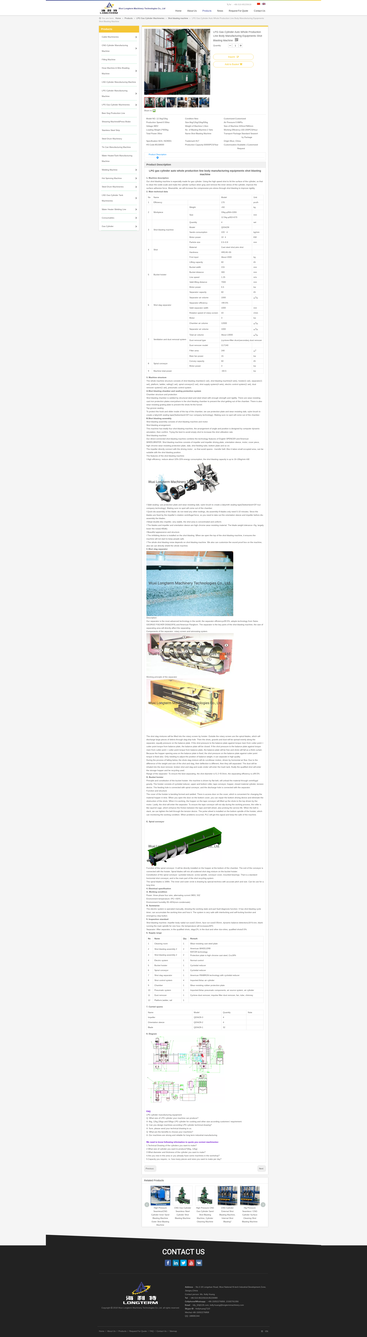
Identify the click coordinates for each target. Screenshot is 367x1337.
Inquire (231, 57)
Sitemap (173, 1331)
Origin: (227, 141)
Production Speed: (154, 122)
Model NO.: (151, 118)
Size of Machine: (231, 126)
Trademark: (190, 141)
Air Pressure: (230, 122)
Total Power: (151, 133)
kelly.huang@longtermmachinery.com (227, 1305)
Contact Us (162, 1331)
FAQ (152, 1331)
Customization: (230, 145)
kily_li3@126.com (201, 1305)
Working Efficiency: (232, 130)
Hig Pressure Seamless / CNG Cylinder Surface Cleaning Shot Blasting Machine (207, 1215)
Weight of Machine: (194, 126)
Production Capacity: (194, 145)
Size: (187, 122)
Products (122, 1331)
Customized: (229, 118)
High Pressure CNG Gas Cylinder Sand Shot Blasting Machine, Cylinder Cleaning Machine (162, 1215)
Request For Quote (138, 1331)
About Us (111, 1331)
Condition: (189, 118)
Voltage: (150, 126)
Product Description (157, 154)
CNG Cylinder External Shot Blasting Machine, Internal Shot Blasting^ (184, 1215)
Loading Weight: (153, 130)
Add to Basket (232, 64)
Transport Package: (233, 133)
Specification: (152, 141)
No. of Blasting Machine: (196, 130)
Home (101, 1331)
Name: (188, 133)
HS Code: (150, 145)
